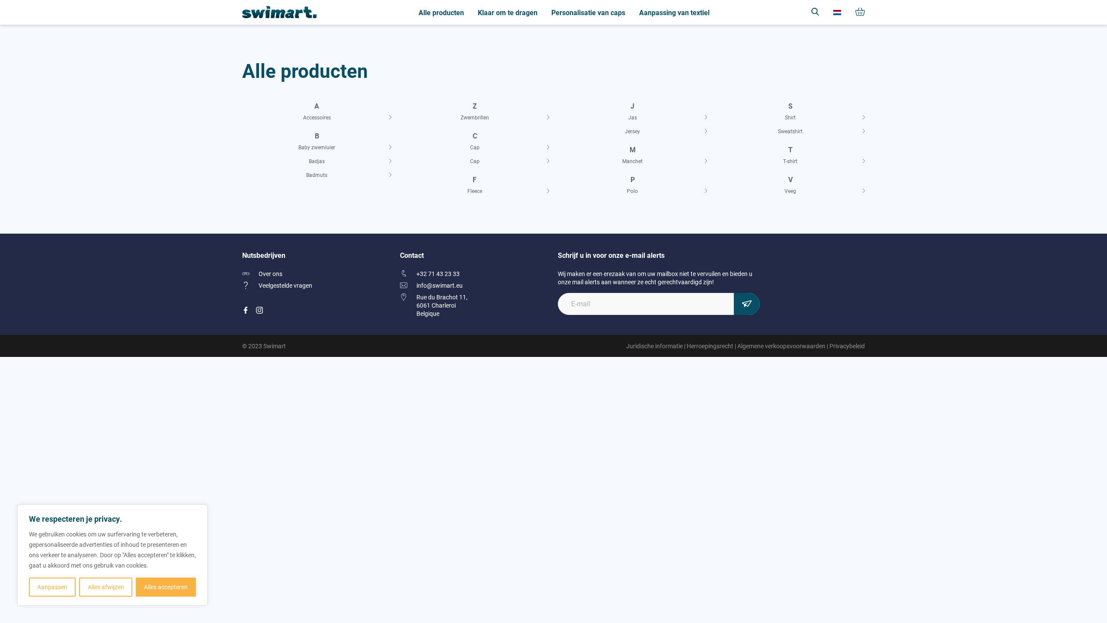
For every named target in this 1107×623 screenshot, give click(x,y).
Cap (475, 147)
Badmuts (316, 174)
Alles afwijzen (106, 587)
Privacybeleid (847, 346)
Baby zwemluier (316, 147)
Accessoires (317, 117)
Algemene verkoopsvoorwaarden (781, 346)
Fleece (474, 190)
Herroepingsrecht (710, 346)
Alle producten (441, 12)
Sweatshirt (790, 131)
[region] (112, 555)
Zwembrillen (475, 117)
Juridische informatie (654, 346)
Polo (632, 190)
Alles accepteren (166, 587)
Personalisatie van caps (588, 12)
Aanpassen (52, 587)
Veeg (790, 190)
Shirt (790, 117)
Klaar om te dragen (508, 12)
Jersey (632, 131)
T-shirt (790, 160)
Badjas (317, 160)
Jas (632, 117)
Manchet (632, 160)
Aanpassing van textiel (674, 12)
